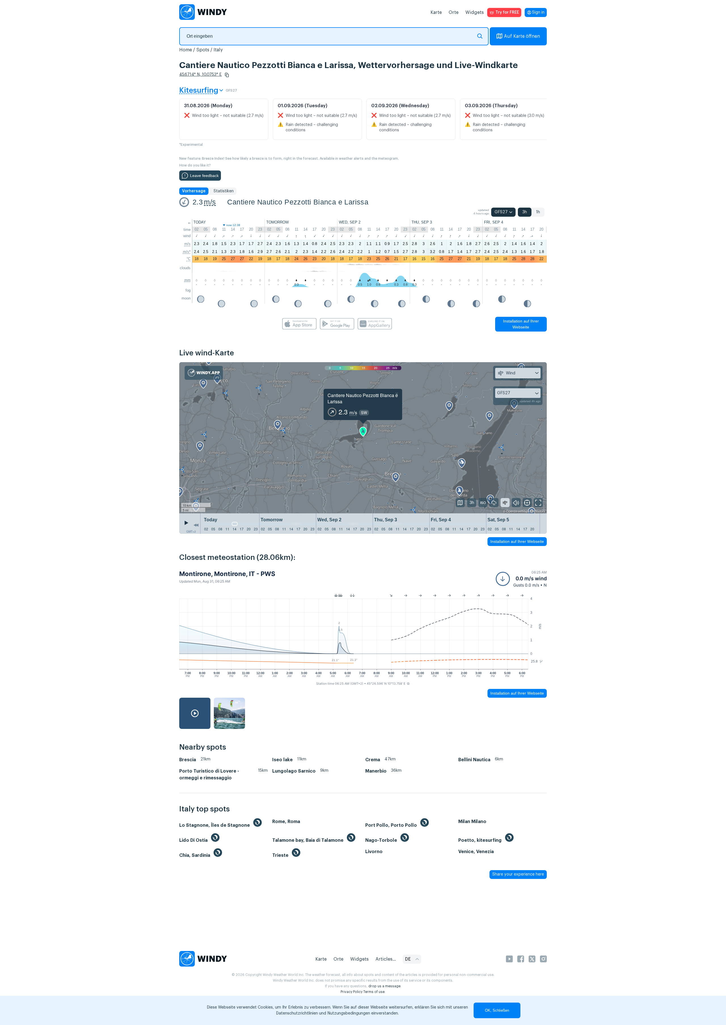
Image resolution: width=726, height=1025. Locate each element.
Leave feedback (204, 175)
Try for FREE (507, 12)
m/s (210, 202)
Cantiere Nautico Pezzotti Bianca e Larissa (297, 202)
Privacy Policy (351, 992)
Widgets (474, 12)
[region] (362, 438)
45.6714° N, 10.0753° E (200, 75)
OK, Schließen (497, 1010)
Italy (218, 50)
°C (189, 259)
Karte (436, 12)
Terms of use (374, 992)
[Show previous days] (196, 525)
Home (185, 50)
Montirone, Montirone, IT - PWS (227, 573)
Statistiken (224, 191)
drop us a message (384, 986)
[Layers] (460, 502)
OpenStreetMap (517, 511)
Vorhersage (194, 191)
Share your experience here (518, 874)
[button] (227, 75)
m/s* (187, 252)
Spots (202, 50)
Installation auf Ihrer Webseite (521, 324)
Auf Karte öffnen (522, 36)
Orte (454, 12)
